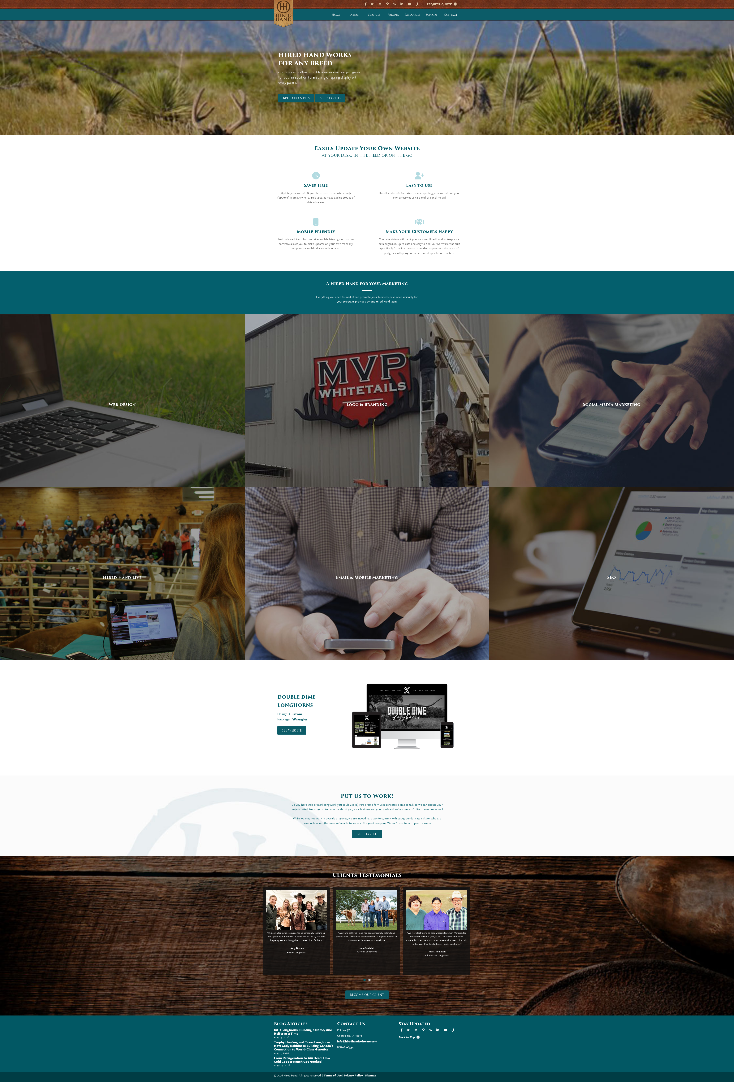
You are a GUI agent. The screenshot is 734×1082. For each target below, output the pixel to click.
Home (336, 15)
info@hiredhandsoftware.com (357, 1041)
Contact (450, 15)
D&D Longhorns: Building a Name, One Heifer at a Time (303, 1031)
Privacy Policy (353, 1075)
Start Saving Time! (299, 91)
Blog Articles (291, 1024)
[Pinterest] (387, 3)
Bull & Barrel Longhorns (437, 955)
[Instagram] (372, 3)
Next (480, 81)
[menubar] (393, 14)
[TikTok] (417, 3)
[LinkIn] (401, 3)
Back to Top (408, 1037)
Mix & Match (300, 705)
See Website (292, 722)
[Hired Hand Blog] (394, 3)
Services (374, 15)
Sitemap (370, 1075)
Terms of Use (333, 1075)
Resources (412, 15)
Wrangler (300, 710)
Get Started (367, 834)
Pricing (393, 15)
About (355, 15)
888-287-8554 (345, 1047)
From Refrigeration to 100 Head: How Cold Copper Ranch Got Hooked (302, 1059)
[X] (380, 3)
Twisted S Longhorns (366, 951)
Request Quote (440, 4)
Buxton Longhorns (296, 952)
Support (432, 15)
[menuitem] (336, 14)
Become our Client (367, 995)
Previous (254, 81)
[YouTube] (409, 3)
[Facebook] (366, 3)
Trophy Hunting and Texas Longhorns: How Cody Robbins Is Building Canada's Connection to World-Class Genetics (303, 1046)
